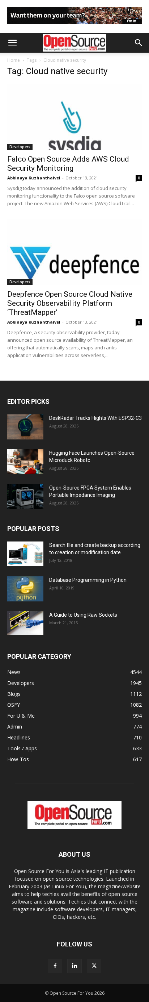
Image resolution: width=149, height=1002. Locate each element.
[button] (12, 43)
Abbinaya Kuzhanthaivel (33, 177)
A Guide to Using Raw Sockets (83, 615)
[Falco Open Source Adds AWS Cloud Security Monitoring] (74, 117)
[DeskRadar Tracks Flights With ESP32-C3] (25, 426)
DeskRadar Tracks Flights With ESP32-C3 (95, 418)
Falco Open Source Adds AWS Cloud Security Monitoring (68, 164)
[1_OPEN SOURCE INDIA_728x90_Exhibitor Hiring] (74, 25)
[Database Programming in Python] (25, 588)
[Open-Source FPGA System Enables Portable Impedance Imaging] (25, 496)
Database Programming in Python (88, 580)
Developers (19, 146)
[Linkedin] (74, 966)
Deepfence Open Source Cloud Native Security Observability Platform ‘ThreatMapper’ (69, 303)
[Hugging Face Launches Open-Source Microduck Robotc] (25, 461)
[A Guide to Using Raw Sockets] (25, 623)
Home (13, 60)
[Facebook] (55, 966)
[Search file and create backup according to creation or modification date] (25, 553)
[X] (94, 966)
